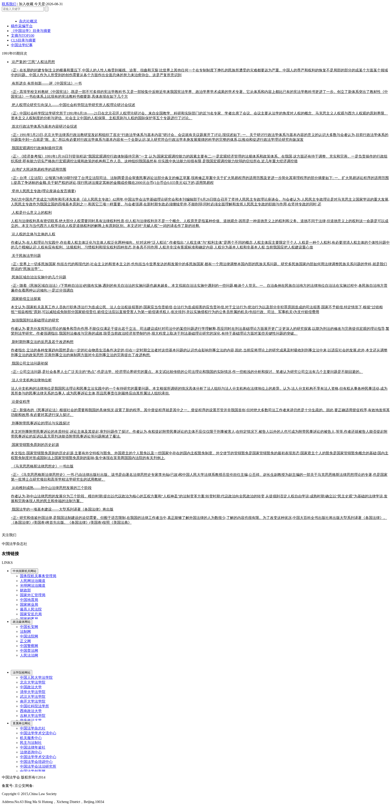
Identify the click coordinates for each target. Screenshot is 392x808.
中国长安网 (29, 627)
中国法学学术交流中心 (38, 733)
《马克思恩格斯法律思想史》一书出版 (199, 472)
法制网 (25, 631)
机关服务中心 (31, 738)
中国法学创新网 (32, 771)
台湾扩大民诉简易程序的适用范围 (200, 176)
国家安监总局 (31, 614)
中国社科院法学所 (34, 706)
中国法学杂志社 (32, 728)
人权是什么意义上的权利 (199, 219)
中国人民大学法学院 (36, 677)
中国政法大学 (31, 687)
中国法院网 (29, 636)
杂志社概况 (28, 21)
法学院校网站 (21, 672)
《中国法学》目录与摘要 (31, 31)
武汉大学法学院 (32, 696)
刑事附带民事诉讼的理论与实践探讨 (199, 429)
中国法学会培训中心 (36, 762)
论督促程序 (200, 408)
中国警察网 (29, 646)
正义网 (25, 641)
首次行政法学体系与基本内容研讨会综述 (199, 132)
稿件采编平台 (22, 26)
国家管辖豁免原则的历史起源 (199, 451)
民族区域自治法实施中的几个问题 (199, 283)
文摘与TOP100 (22, 35)
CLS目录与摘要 (23, 40)
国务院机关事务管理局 (38, 576)
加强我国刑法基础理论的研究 (200, 326)
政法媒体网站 (21, 621)
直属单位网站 (21, 723)
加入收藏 (26, 4)
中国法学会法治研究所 (38, 766)
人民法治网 (29, 655)
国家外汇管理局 (32, 595)
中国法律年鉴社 (32, 747)
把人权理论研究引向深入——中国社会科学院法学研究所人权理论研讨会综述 (199, 111)
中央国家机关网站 (24, 571)
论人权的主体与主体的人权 (200, 240)
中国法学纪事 (22, 45)
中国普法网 (29, 650)
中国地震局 (29, 600)
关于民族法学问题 (199, 262)
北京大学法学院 (32, 682)
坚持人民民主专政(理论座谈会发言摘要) (200, 197)
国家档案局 (29, 619)
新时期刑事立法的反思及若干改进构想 (199, 348)
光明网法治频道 (32, 585)
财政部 (25, 590)
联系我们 (9, 4)
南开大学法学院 (32, 701)
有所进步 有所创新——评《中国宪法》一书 (199, 89)
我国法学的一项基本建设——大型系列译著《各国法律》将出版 (199, 515)
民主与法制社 (31, 743)
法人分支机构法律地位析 (199, 386)
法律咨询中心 (31, 752)
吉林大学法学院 (32, 716)
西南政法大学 (31, 711)
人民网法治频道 (32, 581)
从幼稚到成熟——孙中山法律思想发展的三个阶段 (199, 494)
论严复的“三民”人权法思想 (199, 68)
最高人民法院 (31, 609)
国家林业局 (29, 604)
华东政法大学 (31, 720)
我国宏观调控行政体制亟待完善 (199, 154)
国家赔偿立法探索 (197, 305)
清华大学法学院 (32, 692)
